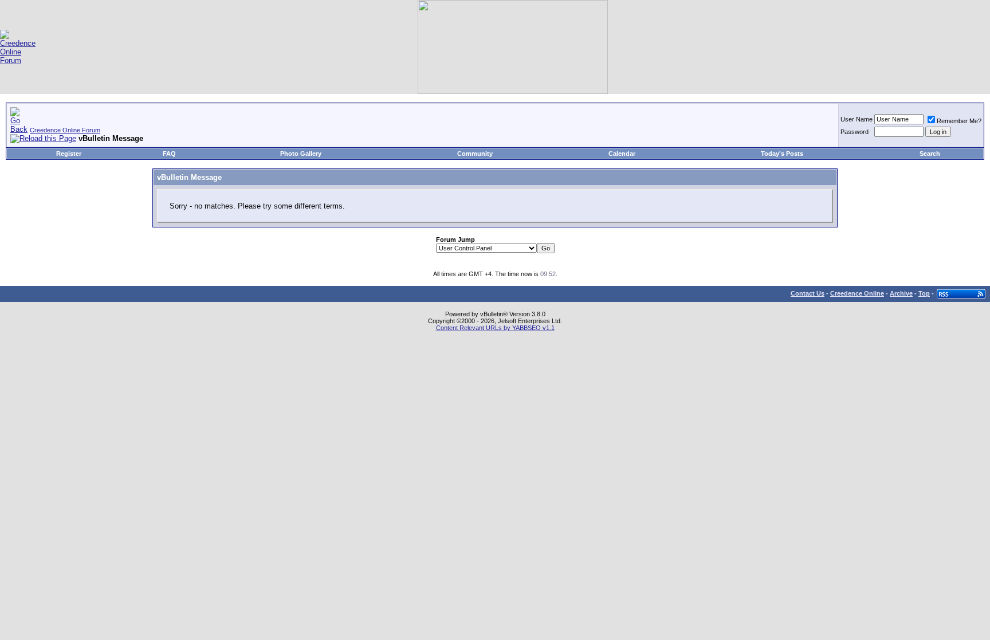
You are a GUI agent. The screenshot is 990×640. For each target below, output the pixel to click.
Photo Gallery (300, 153)
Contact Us (807, 293)
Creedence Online (857, 293)
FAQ (169, 153)
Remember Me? (959, 120)
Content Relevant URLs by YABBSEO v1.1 (495, 327)
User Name (856, 119)
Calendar (621, 153)
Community (475, 153)
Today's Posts (782, 153)
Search (930, 153)
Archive (901, 293)
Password (854, 131)
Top (924, 293)
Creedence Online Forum (65, 130)
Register (68, 153)
